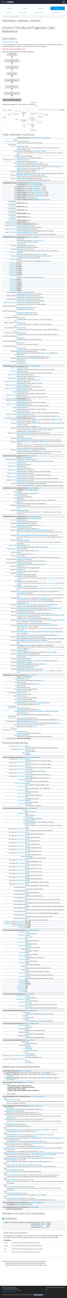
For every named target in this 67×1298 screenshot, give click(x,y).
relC (26, 786)
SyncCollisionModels (23, 540)
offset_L (27, 1035)
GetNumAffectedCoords (24, 459)
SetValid (19, 495)
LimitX (19, 276)
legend (33, 102)
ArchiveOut (20, 175)
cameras (27, 1060)
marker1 (27, 932)
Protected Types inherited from (18, 1082)
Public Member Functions (9, 21)
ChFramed (13, 470)
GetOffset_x (20, 566)
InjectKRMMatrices (22, 640)
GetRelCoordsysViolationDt (25, 229)
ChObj (26, 677)
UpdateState (11, 1100)
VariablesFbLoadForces (23, 654)
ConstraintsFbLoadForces (24, 450)
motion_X (28, 759)
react (26, 918)
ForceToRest (20, 556)
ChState (42, 591)
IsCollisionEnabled (22, 527)
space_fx (27, 746)
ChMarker (28, 256)
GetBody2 (20, 466)
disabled (27, 1012)
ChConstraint (40, 254)
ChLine (14, 160)
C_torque (27, 976)
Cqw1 (26, 904)
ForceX (19, 259)
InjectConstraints (12, 1165)
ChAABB (14, 545)
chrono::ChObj (31, 675)
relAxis (27, 952)
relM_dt (27, 942)
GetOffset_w (20, 569)
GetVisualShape (21, 718)
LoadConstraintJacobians (14, 1193)
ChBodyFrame (12, 463)
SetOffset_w (20, 581)
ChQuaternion (21, 985)
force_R (27, 832)
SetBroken (20, 249)
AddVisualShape (21, 711)
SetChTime (20, 699)
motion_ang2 (29, 773)
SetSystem (20, 523)
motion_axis (28, 780)
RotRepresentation (39, 199)
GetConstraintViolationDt (24, 307)
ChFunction (13, 146)
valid (26, 1016)
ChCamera (36, 725)
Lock (18, 361)
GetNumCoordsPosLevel (24, 559)
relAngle (27, 949)
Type (23, 810)
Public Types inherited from (17, 1071)
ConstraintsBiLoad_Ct (13, 1180)
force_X (27, 836)
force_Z (27, 842)
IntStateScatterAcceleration (25, 608)
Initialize (19, 166)
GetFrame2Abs (21, 473)
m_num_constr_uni (30, 824)
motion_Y (28, 762)
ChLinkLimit (12, 276)
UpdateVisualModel (22, 735)
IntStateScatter (21, 598)
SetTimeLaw (20, 151)
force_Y (27, 839)
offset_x (27, 1029)
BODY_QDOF (20, 922)
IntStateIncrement (22, 615)
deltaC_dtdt (28, 804)
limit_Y (27, 863)
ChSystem (13, 520)
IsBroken (19, 502)
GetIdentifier (21, 679)
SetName (19, 689)
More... (39, 170)
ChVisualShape (40, 711)
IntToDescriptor (11, 1153)
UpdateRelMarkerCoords (24, 438)
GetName (19, 692)
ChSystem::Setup (51, 578)
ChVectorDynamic (11, 302)
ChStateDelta (21, 593)
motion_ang (28, 769)
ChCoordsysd (11, 226)
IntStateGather (21, 591)
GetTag (19, 685)
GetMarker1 (20, 368)
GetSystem (20, 520)
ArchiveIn (19, 178)
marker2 (27, 935)
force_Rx (27, 846)
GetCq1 (19, 317)
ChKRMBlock (44, 642)
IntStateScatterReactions (14, 1129)
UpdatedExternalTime (23, 483)
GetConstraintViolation (24, 302)
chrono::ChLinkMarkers (34, 366)
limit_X (27, 860)
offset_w (27, 1032)
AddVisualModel (21, 703)
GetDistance (20, 407)
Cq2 (26, 901)
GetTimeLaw (20, 146)
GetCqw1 (19, 327)
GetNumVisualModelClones (25, 721)
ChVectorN (15, 925)
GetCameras (20, 731)
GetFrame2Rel (21, 378)
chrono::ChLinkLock (33, 237)
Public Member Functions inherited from (22, 183)
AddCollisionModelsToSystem (25, 530)
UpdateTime (20, 171)
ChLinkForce (12, 259)
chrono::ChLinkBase (33, 488)
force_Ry (27, 849)
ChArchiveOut (28, 175)
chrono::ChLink (31, 456)
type (26, 810)
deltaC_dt (28, 800)
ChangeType (10, 1124)
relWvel (27, 959)
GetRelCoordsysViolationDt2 (25, 232)
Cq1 (26, 897)
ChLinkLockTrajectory (14, 16)
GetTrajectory (21, 160)
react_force (28, 1002)
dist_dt (27, 970)
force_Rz (27, 853)
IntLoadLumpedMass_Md (24, 632)
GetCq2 (19, 322)
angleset (27, 783)
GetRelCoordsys (21, 381)
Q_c (26, 911)
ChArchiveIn (26, 178)
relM (26, 939)
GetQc (19, 338)
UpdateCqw (20, 354)
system (27, 1025)
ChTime (27, 1042)
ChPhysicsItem (33, 518)
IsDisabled (20, 498)
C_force (27, 973)
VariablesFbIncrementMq (24, 662)
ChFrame (14, 375)
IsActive (19, 505)
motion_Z (28, 766)
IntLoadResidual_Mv (22, 625)
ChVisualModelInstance (17, 1055)
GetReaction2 (21, 480)
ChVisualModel (40, 703)
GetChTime (20, 696)
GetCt (18, 343)
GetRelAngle (20, 392)
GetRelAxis (20, 395)
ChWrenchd (13, 477)
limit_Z (27, 866)
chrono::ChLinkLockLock (34, 183)
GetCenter (20, 549)
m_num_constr (29, 817)
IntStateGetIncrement (23, 620)
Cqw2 (26, 908)
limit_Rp (27, 880)
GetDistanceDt (21, 411)
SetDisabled (20, 245)
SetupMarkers (21, 256)
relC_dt (27, 790)
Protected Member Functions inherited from (23, 1096)
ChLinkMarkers (23, 1204)
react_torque (29, 1006)
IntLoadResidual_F (22, 441)
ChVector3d (20, 168)
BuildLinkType (11, 1111)
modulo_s (28, 753)
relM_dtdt (28, 945)
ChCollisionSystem (40, 530)
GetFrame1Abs (21, 470)
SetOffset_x (20, 576)
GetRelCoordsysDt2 (22, 388)
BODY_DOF (45, 1074)
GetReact (19, 348)
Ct (25, 915)
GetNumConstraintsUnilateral (26, 299)
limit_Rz (27, 877)
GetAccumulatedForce (23, 414)
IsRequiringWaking (22, 510)
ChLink (42, 451)
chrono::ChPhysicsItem (34, 516)
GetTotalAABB (21, 545)
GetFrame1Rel (21, 375)
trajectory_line (29, 749)
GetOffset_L (20, 573)
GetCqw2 (19, 333)
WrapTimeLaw (21, 156)
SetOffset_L (20, 586)
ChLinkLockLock (34, 184)
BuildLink (9, 1107)
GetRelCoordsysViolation (24, 226)
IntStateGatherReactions (14, 1134)
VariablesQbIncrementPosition (26, 669)
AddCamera (20, 725)
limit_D (27, 884)
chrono (5, 16)
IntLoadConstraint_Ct (13, 1148)
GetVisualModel (21, 708)
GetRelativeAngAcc (22, 404)
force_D (27, 829)
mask (26, 813)
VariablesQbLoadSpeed (23, 659)
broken (27, 1019)
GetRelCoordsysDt (22, 385)
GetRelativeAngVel (22, 400)
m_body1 (27, 996)
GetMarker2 (20, 371)
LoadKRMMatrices (22, 645)
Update (19, 358)
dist (26, 966)
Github (48, 1290)
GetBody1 (20, 463)
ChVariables (49, 652)
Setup (18, 552)
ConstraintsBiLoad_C (13, 1175)
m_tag (27, 1052)
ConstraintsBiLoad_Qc (13, 1186)
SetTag (19, 682)
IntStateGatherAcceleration (25, 605)
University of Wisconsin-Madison (10, 1290)
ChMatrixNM (7, 922)
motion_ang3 (29, 776)
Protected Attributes (23, 21)
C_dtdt (27, 894)
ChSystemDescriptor (32, 637)
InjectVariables (21, 637)
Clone (18, 141)
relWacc (27, 963)
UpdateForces (21, 351)
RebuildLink (10, 1119)
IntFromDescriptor (12, 1158)
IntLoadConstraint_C (13, 1143)
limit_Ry (27, 873)
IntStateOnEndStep (23, 611)
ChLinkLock (20, 239)
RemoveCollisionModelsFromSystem (27, 535)
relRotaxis (28, 956)
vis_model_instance (30, 1055)
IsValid (19, 491)
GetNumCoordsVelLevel (24, 562)
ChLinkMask (12, 252)
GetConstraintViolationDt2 (25, 312)
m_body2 (27, 999)
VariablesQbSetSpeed (23, 665)
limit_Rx (27, 870)
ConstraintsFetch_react (14, 1198)
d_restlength (29, 856)
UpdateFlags (32, 358)
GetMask (19, 252)
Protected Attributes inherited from (21, 757)
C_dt (26, 891)
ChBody (34, 166)
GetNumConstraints (23, 292)
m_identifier (28, 1049)
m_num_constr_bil (30, 820)
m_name (27, 1045)
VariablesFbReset (22, 650)
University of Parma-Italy (8, 1291)
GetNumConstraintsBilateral (25, 295)
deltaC (27, 797)
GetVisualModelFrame (23, 433)
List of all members (35, 21)
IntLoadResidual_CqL (13, 1138)
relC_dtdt (28, 793)
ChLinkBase (30, 490)
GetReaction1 (21, 477)
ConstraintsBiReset (12, 1170)
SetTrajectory (21, 163)
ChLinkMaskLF (21, 813)
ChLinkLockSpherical (37, 240)
